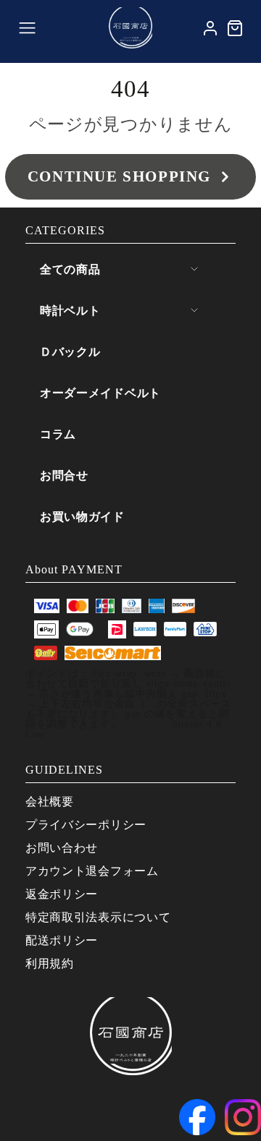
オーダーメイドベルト (100, 393)
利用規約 (49, 963)
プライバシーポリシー (85, 825)
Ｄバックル (70, 352)
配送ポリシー (61, 940)
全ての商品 (70, 269)
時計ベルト (70, 310)
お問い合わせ (61, 848)
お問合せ (64, 475)
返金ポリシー (61, 894)
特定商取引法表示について (97, 917)
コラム (58, 434)
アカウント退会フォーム (92, 871)
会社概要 (49, 801)
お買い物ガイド (82, 516)
